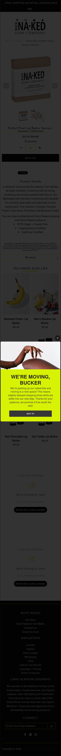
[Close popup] (57, 338)
